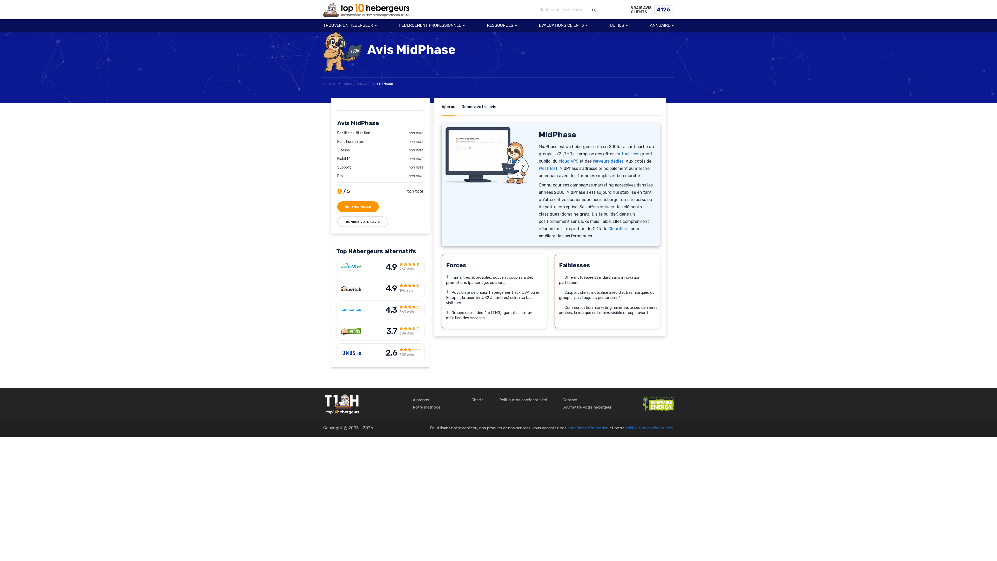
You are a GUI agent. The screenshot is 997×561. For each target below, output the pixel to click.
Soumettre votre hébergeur (587, 407)
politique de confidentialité (649, 428)
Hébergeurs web (356, 84)
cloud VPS (568, 161)
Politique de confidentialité (523, 400)
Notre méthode (426, 407)
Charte (477, 400)
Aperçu (448, 106)
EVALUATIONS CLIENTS (561, 25)
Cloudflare (618, 228)
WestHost (548, 168)
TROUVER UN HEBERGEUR (348, 25)
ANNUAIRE (660, 25)
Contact (570, 400)
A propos (421, 400)
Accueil (329, 84)
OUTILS (617, 25)
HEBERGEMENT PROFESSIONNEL (430, 25)
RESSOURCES (500, 25)
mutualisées (627, 153)
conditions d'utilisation (588, 428)
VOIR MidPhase (358, 207)
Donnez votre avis (363, 222)
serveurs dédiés (608, 161)
